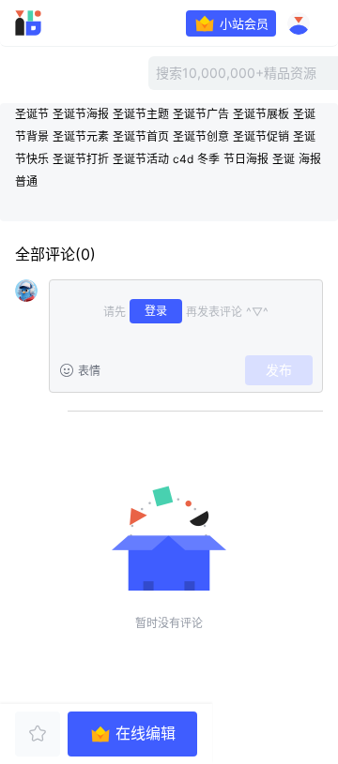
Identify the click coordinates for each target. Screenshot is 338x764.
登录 (156, 311)
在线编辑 (145, 733)
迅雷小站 (52, 23)
